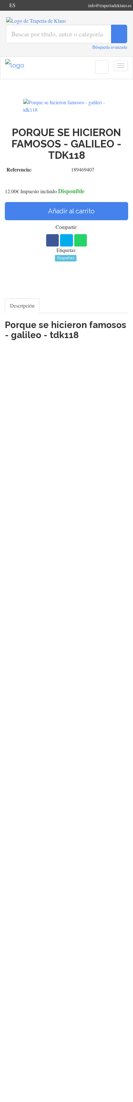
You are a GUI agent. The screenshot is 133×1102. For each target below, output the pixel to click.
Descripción (22, 305)
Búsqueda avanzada (109, 47)
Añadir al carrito (71, 211)
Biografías (65, 258)
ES (12, 5)
